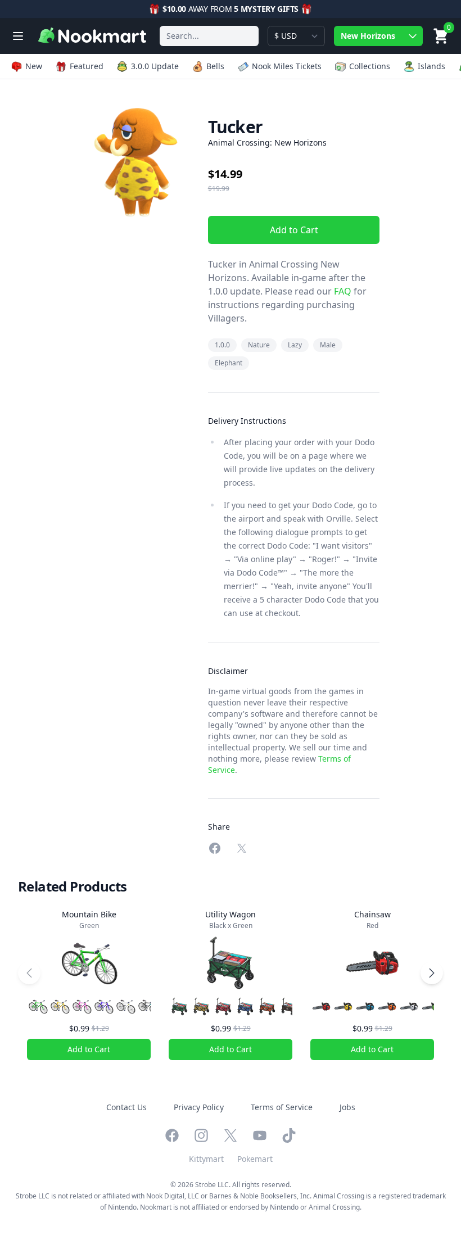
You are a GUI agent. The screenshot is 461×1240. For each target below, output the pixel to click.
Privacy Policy (199, 1107)
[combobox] (209, 36)
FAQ (341, 291)
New (33, 66)
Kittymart (206, 1158)
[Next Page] (432, 973)
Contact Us (126, 1107)
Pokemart (255, 1158)
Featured (86, 66)
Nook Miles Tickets (287, 66)
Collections (369, 66)
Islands (431, 66)
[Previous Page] (29, 973)
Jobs (347, 1107)
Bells (215, 66)
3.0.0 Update (155, 66)
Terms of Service (282, 1107)
